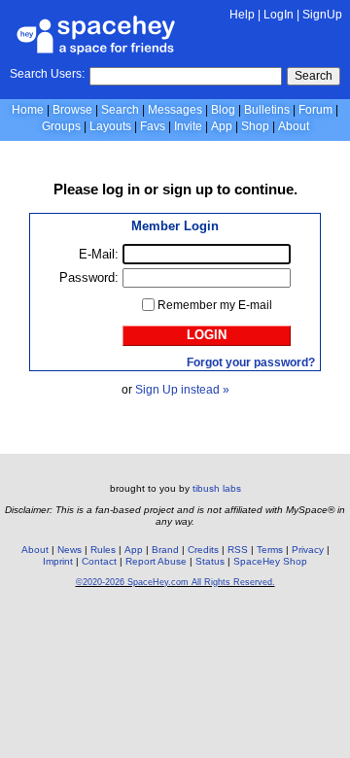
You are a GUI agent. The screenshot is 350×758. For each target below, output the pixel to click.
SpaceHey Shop (270, 561)
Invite (188, 126)
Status (210, 561)
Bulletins (267, 110)
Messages (175, 110)
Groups (61, 126)
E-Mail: (99, 254)
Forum (315, 110)
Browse (72, 110)
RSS (238, 549)
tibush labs (216, 488)
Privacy (308, 549)
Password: (89, 277)
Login (207, 334)
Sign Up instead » (182, 389)
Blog (223, 110)
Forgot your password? (251, 362)
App (221, 126)
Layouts (110, 126)
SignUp (322, 14)
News (69, 549)
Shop (255, 126)
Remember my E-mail (215, 305)
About (293, 126)
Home (28, 110)
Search (313, 76)
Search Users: (47, 74)
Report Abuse (156, 561)
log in (121, 189)
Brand (165, 549)
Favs (152, 126)
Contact (99, 561)
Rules (103, 549)
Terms (270, 549)
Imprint (58, 561)
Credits (203, 549)
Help (242, 14)
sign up (187, 189)
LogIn (278, 14)
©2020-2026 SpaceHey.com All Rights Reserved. (175, 582)
